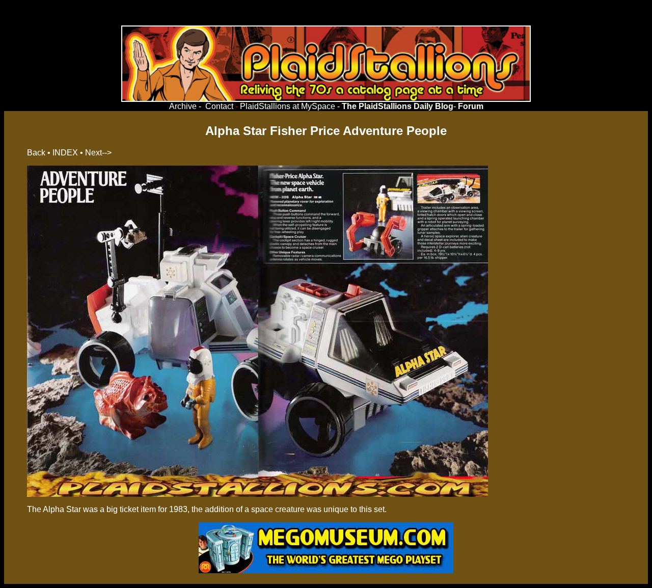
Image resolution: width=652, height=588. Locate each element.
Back (36, 152)
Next (93, 152)
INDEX (65, 152)
